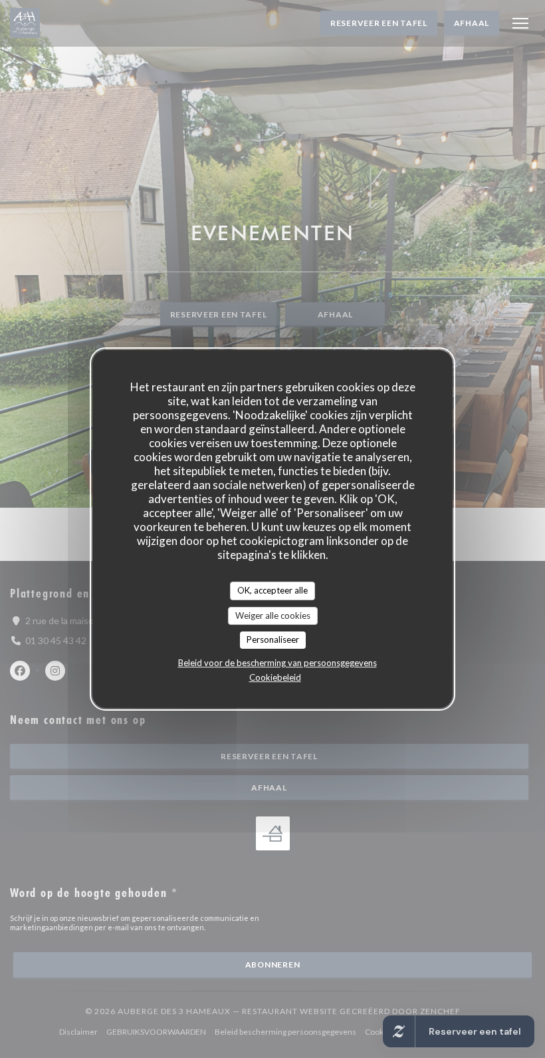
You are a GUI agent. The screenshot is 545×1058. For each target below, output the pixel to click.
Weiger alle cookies (272, 615)
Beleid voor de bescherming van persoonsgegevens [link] (277, 662)
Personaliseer (273, 639)
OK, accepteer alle (272, 590)
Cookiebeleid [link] (275, 677)
